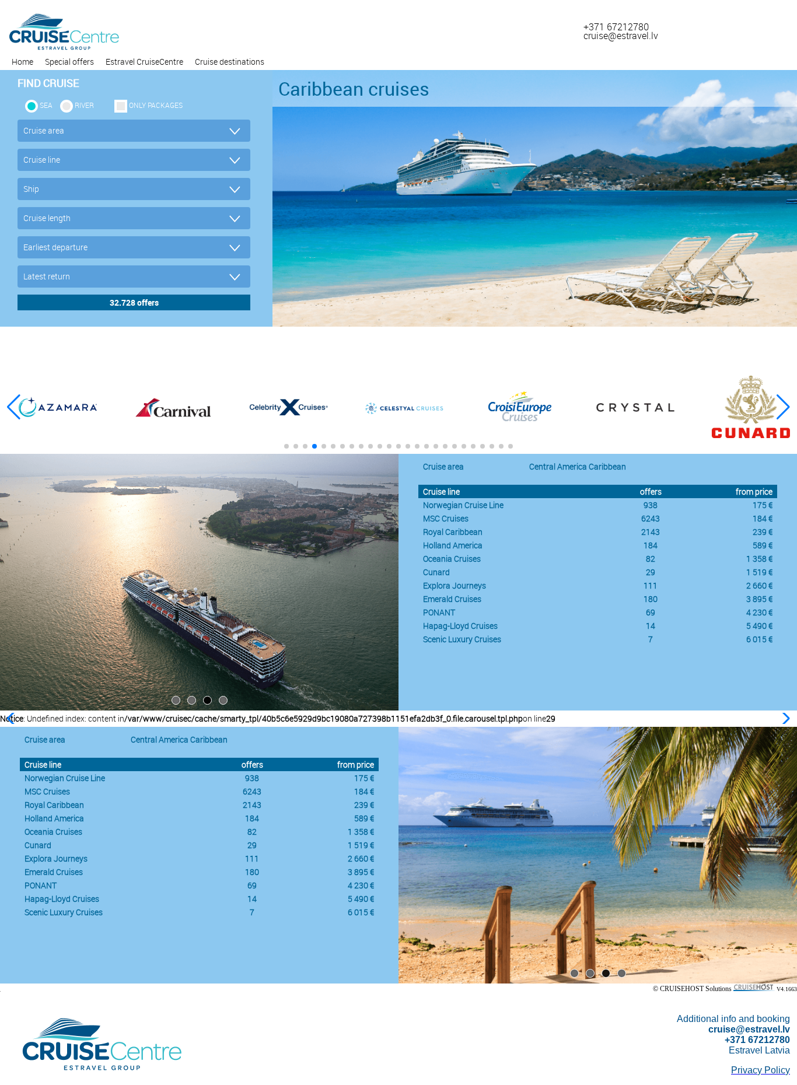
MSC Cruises (446, 518)
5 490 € (759, 625)
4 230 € (759, 612)
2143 (650, 531)
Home (22, 61)
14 (650, 625)
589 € (762, 545)
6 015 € (759, 639)
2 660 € (759, 585)
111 (651, 585)
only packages (156, 105)
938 (651, 504)
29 (650, 572)
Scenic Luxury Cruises (462, 639)
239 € (762, 531)
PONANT (439, 612)
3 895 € (759, 598)
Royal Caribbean (453, 531)
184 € (762, 518)
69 (650, 612)
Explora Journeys (454, 585)
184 (651, 545)
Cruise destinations (229, 61)
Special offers (69, 61)
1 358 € (759, 558)
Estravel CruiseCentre (144, 61)
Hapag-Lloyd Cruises (460, 625)
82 (650, 558)
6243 (650, 518)
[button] (783, 407)
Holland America (453, 545)
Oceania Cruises (452, 558)
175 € (762, 504)
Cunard (436, 572)
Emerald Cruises (452, 598)
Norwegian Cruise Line (463, 504)
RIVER (84, 105)
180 (651, 598)
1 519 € (759, 572)
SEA (46, 105)
